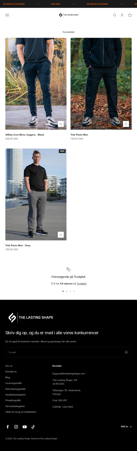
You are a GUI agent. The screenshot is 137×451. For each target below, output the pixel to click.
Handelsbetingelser (15, 394)
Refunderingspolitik (15, 389)
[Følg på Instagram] (16, 427)
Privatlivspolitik (13, 400)
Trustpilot (81, 283)
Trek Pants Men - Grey (17, 245)
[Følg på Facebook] (7, 427)
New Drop (51, 4)
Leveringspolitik (13, 383)
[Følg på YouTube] (24, 427)
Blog (7, 377)
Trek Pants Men (79, 134)
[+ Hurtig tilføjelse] (61, 124)
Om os (8, 366)
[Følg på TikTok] (33, 427)
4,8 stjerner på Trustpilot (93, 4)
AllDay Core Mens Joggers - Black (24, 134)
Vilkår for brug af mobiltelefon (20, 412)
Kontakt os (11, 371)
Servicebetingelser (15, 406)
